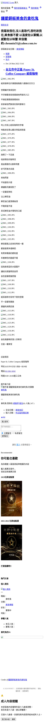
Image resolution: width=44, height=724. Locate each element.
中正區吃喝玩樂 (22, 413)
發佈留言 (5, 436)
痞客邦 (16, 403)
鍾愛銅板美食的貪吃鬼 (19, 18)
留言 (21, 403)
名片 (7, 59)
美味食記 (19, 410)
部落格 (8, 57)
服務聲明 (25, 691)
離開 (13, 719)
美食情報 (20, 49)
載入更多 (5, 422)
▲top (3, 417)
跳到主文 (4, 25)
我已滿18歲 (6, 719)
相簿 (7, 54)
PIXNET (11, 688)
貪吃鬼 (4, 390)
